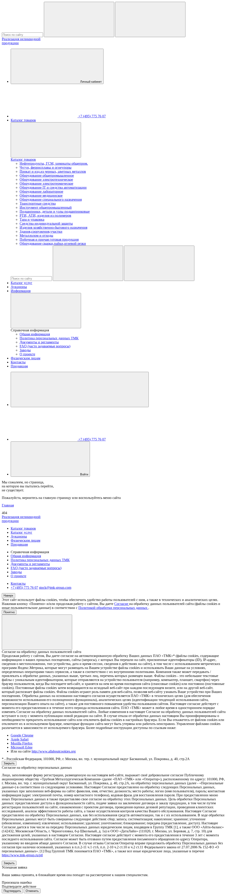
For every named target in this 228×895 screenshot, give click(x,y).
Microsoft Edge (22, 747)
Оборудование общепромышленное (47, 175)
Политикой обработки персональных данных (113, 608)
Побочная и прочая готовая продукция (49, 239)
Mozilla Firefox (22, 743)
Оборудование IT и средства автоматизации (53, 187)
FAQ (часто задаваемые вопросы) (45, 346)
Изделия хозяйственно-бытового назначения (53, 227)
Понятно (9, 612)
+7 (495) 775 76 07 (24, 587)
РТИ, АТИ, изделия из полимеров (45, 215)
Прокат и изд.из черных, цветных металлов (53, 171)
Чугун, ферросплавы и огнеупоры (45, 167)
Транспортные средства (38, 203)
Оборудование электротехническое (46, 179)
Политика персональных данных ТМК (49, 338)
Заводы (25, 350)
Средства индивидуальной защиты (46, 223)
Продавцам (19, 366)
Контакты (18, 362)
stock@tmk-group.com (55, 587)
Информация (21, 291)
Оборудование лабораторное (41, 191)
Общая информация (35, 334)
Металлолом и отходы (36, 235)
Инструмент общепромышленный (46, 207)
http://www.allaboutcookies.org (54, 751)
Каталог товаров (23, 120)
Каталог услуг (21, 283)
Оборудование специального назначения (51, 199)
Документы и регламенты (39, 342)
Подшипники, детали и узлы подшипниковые (55, 211)
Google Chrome (22, 735)
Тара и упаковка (32, 219)
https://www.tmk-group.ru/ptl (22, 855)
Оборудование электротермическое (46, 183)
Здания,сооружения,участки (41, 231)
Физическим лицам (25, 358)
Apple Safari (19, 739)
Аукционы (19, 287)
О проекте (27, 354)
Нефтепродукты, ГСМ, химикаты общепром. (54, 163)
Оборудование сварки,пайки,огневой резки (53, 243)
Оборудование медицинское (41, 195)
